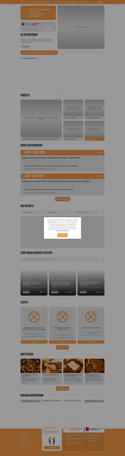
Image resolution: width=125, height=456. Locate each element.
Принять (62, 235)
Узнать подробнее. (62, 230)
